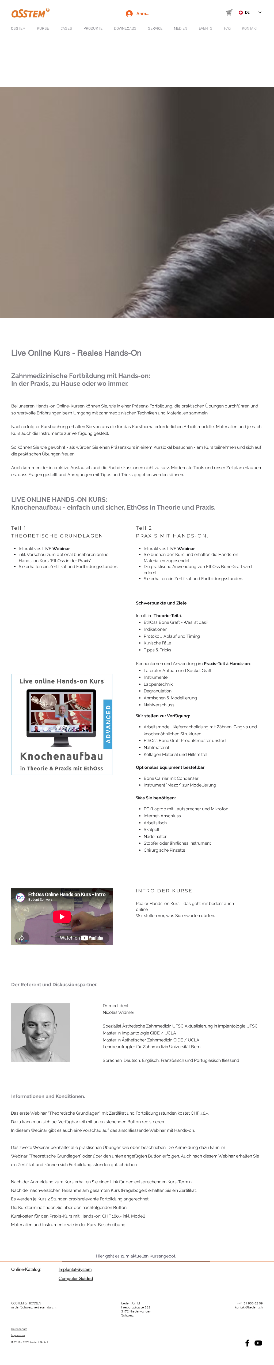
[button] (182, 29)
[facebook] (247, 1343)
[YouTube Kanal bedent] (258, 1343)
